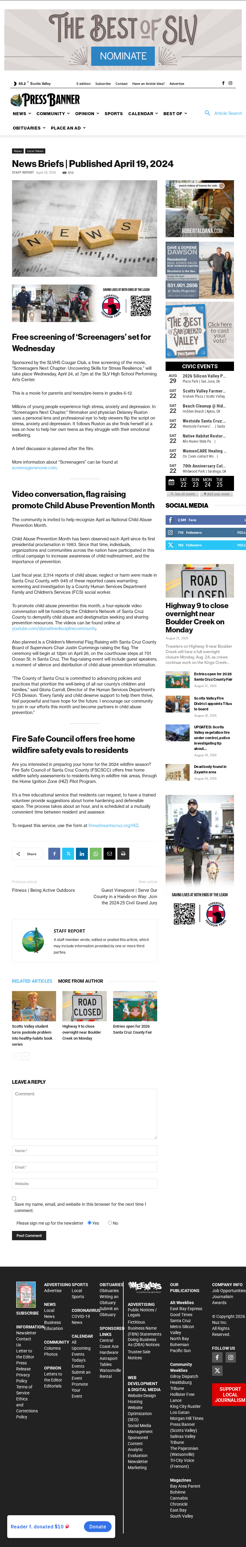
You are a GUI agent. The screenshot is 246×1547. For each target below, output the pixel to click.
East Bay (178, 1510)
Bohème (177, 1492)
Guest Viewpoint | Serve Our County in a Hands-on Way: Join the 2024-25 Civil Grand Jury (125, 897)
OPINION (52, 1368)
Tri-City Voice (182, 1460)
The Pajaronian (184, 1448)
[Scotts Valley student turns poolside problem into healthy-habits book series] (34, 1006)
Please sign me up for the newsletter (49, 1223)
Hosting (135, 1401)
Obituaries (109, 1290)
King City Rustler (185, 1406)
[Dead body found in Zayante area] (178, 772)
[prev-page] (16, 1056)
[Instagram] (230, 83)
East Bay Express (186, 1308)
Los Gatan (180, 1412)
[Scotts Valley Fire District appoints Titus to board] (178, 704)
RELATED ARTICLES (32, 981)
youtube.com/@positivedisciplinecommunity (54, 628)
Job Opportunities (229, 1290)
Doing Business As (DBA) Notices (144, 1342)
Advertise (53, 1290)
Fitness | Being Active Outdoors (43, 890)
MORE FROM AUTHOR (80, 981)
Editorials (53, 1386)
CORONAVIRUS (86, 1310)
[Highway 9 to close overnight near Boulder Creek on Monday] (84, 1006)
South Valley (181, 1516)
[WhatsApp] (96, 854)
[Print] (123, 854)
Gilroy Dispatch (184, 1376)
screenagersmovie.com (34, 467)
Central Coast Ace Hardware (109, 1346)
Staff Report (23, 172)
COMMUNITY (56, 1342)
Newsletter (26, 1332)
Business (52, 1322)
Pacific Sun (180, 1350)
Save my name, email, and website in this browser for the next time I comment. (80, 1207)
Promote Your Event (80, 1390)
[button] (221, 113)
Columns (52, 1348)
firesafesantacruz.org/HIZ (113, 825)
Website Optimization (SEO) (140, 1413)
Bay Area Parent (185, 1486)
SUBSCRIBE (27, 1313)
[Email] (110, 854)
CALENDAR (82, 1336)
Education (53, 1328)
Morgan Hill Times (186, 1418)
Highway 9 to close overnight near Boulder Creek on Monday (81, 1032)
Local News (35, 151)
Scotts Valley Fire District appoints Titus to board (213, 703)
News (18, 151)
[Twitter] (68, 854)
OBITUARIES (112, 1284)
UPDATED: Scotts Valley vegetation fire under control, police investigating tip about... (212, 738)
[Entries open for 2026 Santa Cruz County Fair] (135, 1006)
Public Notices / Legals (142, 1312)
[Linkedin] (82, 854)
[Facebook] (223, 83)
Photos (51, 1354)
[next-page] (25, 1056)
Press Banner (182, 1424)
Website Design (142, 1395)
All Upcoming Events (81, 1348)
